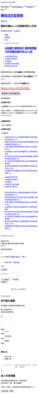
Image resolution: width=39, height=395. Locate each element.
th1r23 (3, 245)
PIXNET (9, 365)
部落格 (7, 37)
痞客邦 (12, 257)
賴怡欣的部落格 (12, 15)
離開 (11, 391)
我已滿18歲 (5, 391)
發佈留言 (4, 282)
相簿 (6, 35)
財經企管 (16, 262)
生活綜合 (17, 31)
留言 (17, 257)
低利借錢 (8, 61)
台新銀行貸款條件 (11, 59)
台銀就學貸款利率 (11, 56)
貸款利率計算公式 (11, 66)
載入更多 (4, 270)
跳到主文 (4, 21)
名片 (6, 40)
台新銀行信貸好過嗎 (12, 64)
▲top (2, 266)
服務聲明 (21, 367)
